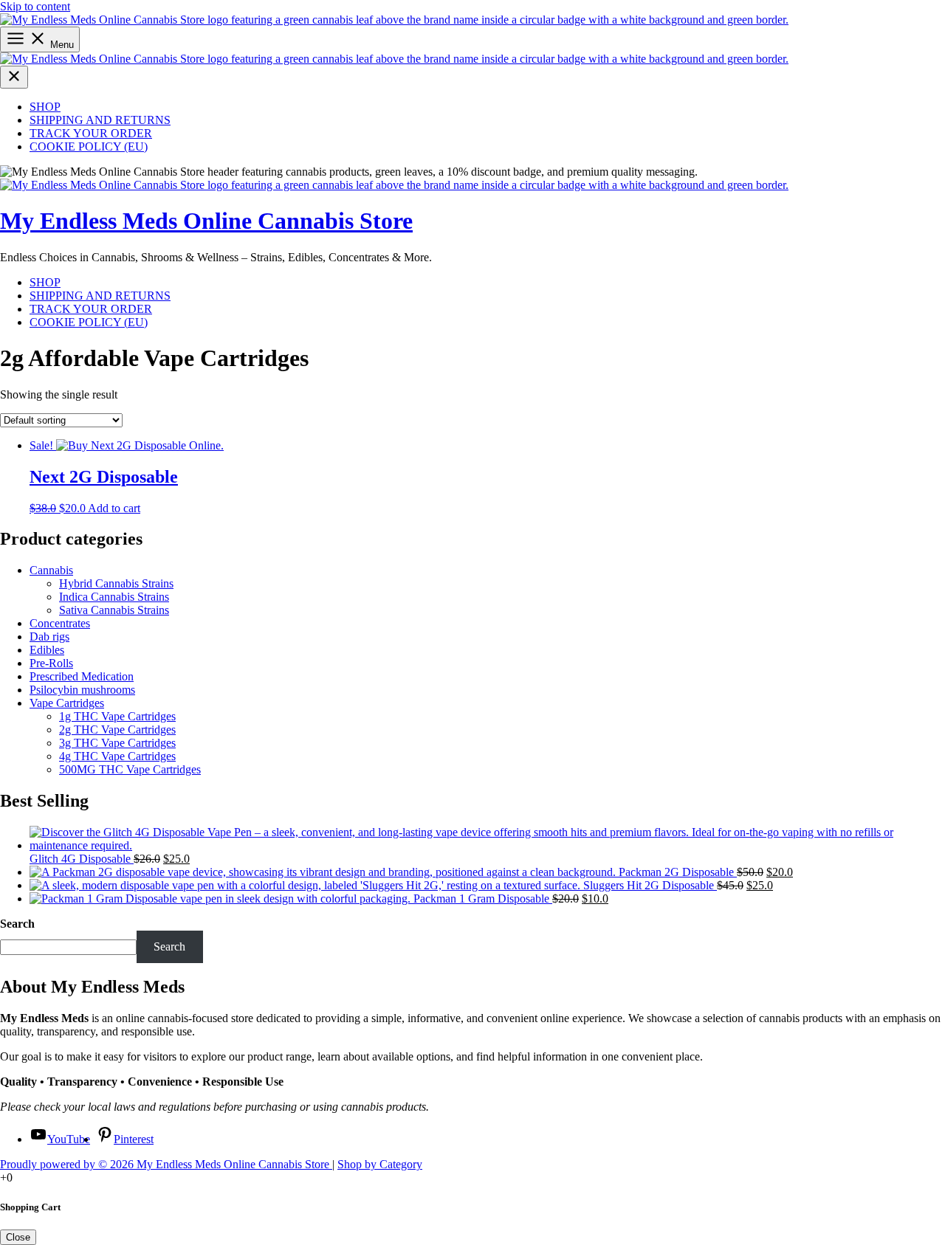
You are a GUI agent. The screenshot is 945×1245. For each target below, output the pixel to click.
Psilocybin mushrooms (82, 689)
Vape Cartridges (67, 703)
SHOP (45, 106)
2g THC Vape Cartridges (117, 729)
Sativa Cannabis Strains (114, 610)
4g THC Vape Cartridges (117, 756)
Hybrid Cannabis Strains (116, 583)
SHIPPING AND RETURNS (100, 120)
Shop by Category (379, 1164)
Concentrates (60, 623)
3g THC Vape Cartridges (117, 743)
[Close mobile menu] (14, 77)
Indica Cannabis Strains (114, 596)
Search (17, 923)
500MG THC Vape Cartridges (130, 769)
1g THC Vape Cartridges (117, 716)
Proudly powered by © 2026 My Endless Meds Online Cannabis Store (166, 1164)
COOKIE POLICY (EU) (89, 146)
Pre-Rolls (51, 663)
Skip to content (35, 6)
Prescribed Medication (82, 676)
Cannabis (51, 570)
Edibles (47, 650)
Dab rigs (49, 636)
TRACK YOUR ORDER (91, 133)
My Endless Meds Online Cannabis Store (206, 220)
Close (18, 1237)
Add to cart (114, 508)
